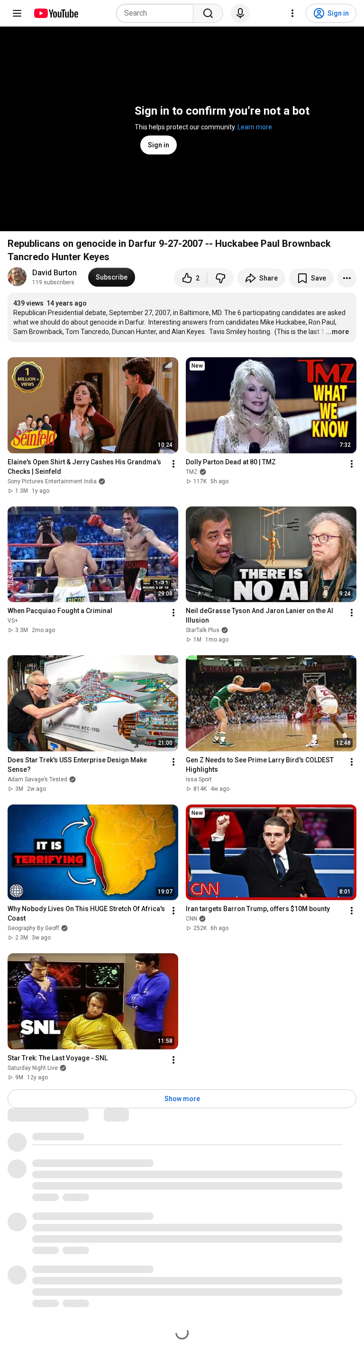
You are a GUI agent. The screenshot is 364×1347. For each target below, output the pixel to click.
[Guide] (17, 13)
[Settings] (292, 13)
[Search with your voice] (240, 13)
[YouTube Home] (56, 13)
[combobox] (157, 13)
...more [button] (337, 331)
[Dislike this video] (220, 278)
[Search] (208, 13)
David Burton (54, 272)
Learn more (254, 127)
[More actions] (346, 278)
